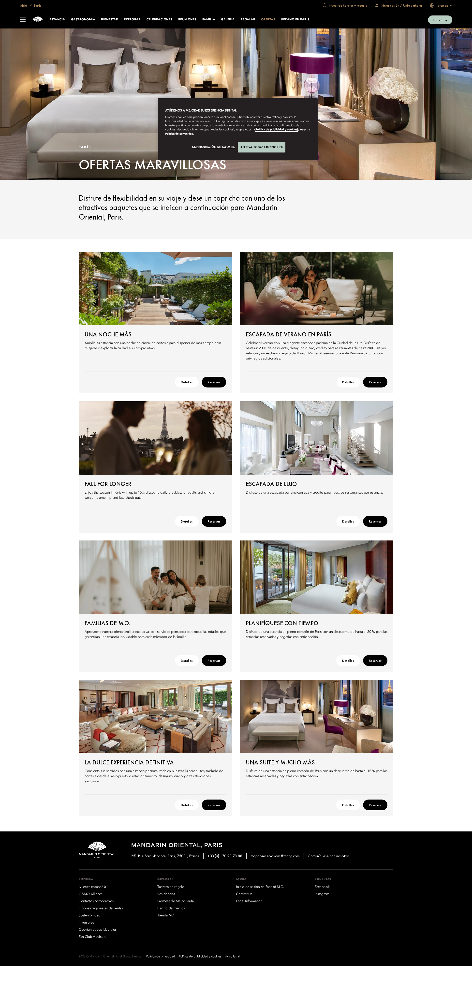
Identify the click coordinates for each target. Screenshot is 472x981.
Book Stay (440, 20)
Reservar (214, 382)
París (37, 5)
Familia (208, 19)
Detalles (187, 382)
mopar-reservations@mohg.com (275, 855)
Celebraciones (159, 19)
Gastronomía (83, 19)
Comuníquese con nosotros (329, 855)
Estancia (57, 19)
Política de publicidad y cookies (276, 129)
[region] (238, 129)
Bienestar (109, 19)
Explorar (132, 19)
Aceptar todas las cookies (261, 147)
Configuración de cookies (213, 147)
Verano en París (295, 19)
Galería (228, 19)
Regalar (248, 19)
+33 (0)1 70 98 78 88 (224, 855)
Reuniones (187, 19)
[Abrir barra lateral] (23, 19)
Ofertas (268, 19)
